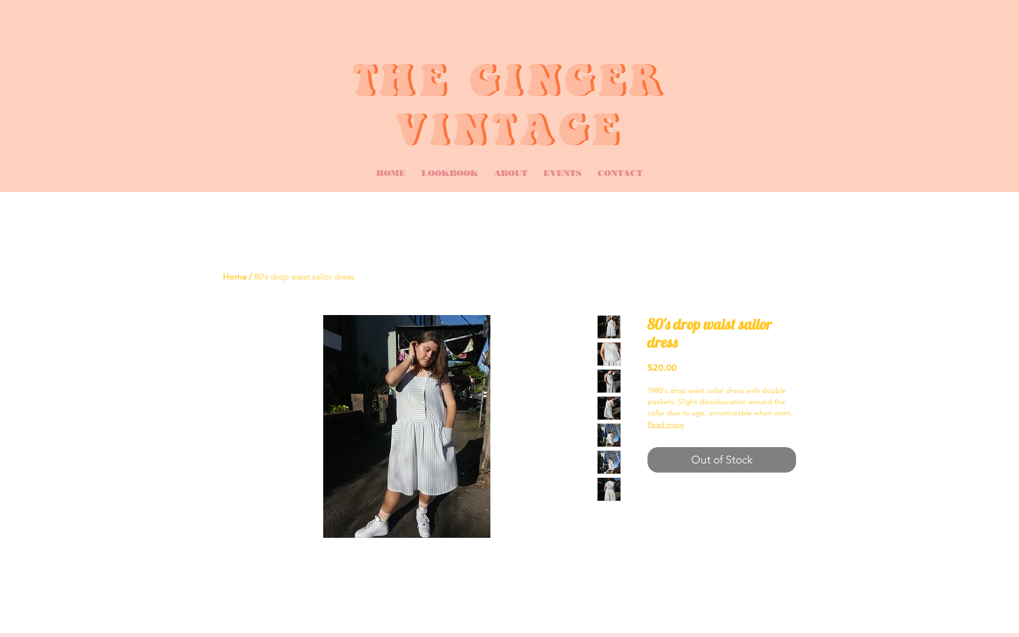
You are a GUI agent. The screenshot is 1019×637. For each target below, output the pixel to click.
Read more (665, 424)
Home (235, 277)
